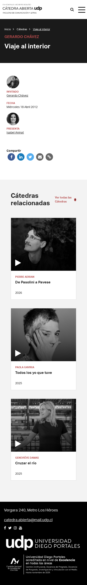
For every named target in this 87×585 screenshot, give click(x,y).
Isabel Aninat (15, 132)
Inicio (7, 29)
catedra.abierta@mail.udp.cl (28, 520)
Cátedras (22, 29)
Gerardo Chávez (17, 95)
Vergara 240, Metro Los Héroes (31, 510)
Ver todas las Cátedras (63, 199)
